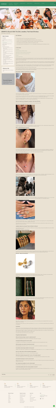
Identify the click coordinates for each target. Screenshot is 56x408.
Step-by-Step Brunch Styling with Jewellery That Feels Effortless (23, 52)
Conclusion (17, 55)
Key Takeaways (17, 49)
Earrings (9, 396)
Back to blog (3, 374)
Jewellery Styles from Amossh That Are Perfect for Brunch (22, 53)
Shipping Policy (32, 398)
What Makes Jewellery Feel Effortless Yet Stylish (21, 50)
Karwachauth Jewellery (22, 396)
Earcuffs (9, 397)
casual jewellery (31, 44)
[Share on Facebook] (50, 375)
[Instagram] (41, 399)
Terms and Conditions (32, 397)
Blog (30, 396)
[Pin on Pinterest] (54, 375)
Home (19, 7)
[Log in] (53, 4)
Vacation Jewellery (22, 402)
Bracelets (9, 401)
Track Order (31, 401)
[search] (51, 4)
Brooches (9, 402)
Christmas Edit (21, 398)
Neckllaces (9, 398)
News (21, 7)
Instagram (43, 398)
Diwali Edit (21, 397)
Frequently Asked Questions (19, 56)
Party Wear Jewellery (22, 401)
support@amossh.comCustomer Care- (42, 395)
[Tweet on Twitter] (52, 375)
